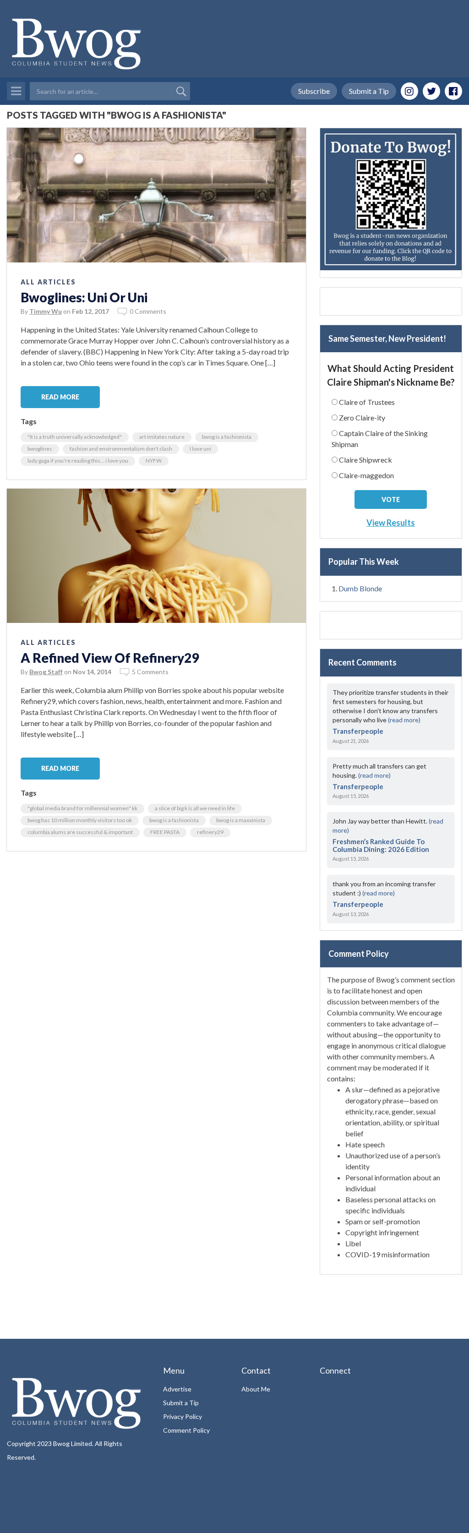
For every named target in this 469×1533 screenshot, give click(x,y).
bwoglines (39, 448)
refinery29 (210, 832)
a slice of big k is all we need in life (195, 808)
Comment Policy (186, 1430)
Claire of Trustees (367, 402)
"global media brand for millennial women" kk (82, 808)
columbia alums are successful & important (80, 832)
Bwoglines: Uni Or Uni (84, 297)
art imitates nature (162, 436)
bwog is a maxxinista (240, 820)
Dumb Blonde (360, 588)
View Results (390, 523)
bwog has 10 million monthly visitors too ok (79, 820)
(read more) (404, 720)
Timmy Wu (45, 311)
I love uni (200, 448)
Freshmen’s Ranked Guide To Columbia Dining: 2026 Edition (381, 845)
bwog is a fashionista (226, 436)
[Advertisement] (391, 301)
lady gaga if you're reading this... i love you (77, 460)
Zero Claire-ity (362, 417)
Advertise (177, 1389)
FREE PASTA (165, 832)
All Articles (48, 282)
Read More (60, 397)
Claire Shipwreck (365, 459)
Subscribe (314, 91)
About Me (255, 1389)
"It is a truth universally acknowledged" (74, 436)
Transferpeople (358, 731)
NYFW (154, 460)
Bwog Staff (46, 672)
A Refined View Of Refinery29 (110, 658)
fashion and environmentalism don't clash (121, 448)
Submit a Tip (369, 91)
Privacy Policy (182, 1416)
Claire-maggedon (366, 475)
